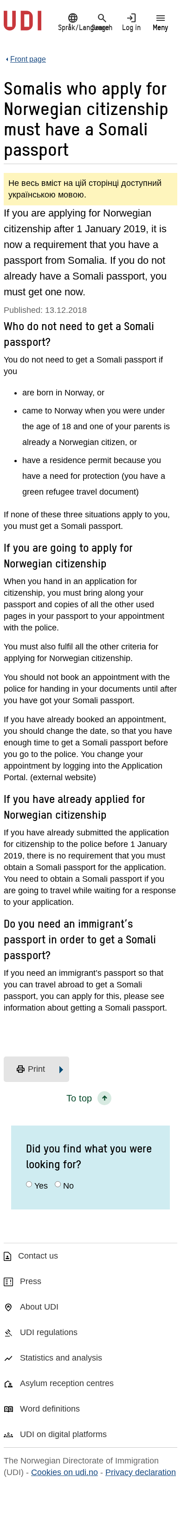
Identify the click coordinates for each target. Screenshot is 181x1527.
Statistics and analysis (61, 1357)
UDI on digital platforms (63, 1434)
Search (101, 22)
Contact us (38, 1255)
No (68, 1185)
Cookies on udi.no (64, 1472)
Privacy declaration (140, 1472)
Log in (131, 22)
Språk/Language (72, 22)
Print (30, 1069)
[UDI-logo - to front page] (22, 25)
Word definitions (50, 1408)
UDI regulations (49, 1332)
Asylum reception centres (67, 1383)
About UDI (39, 1306)
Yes (41, 1185)
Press (30, 1281)
